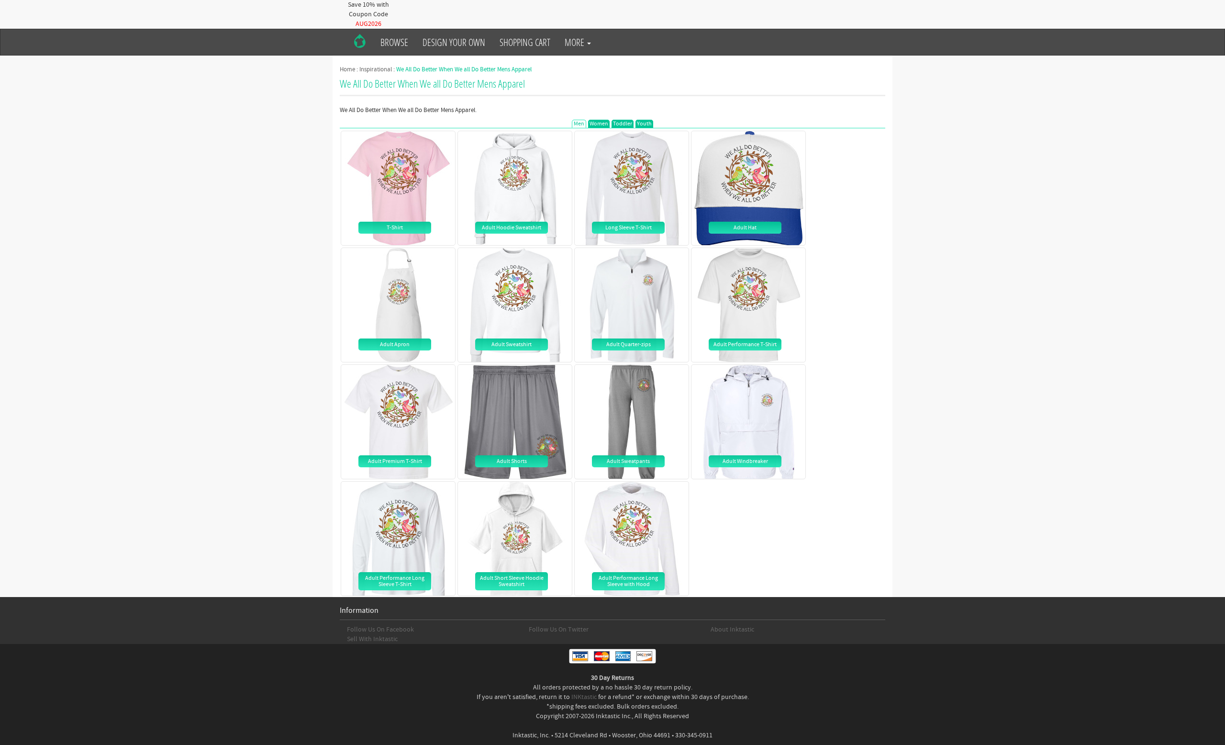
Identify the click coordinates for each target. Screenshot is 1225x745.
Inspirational (375, 69)
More (575, 42)
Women (599, 123)
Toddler (622, 123)
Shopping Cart (525, 42)
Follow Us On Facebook (380, 629)
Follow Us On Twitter (559, 629)
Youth (644, 123)
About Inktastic (732, 629)
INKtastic (584, 697)
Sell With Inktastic (372, 639)
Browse (394, 42)
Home (347, 69)
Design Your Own (454, 42)
